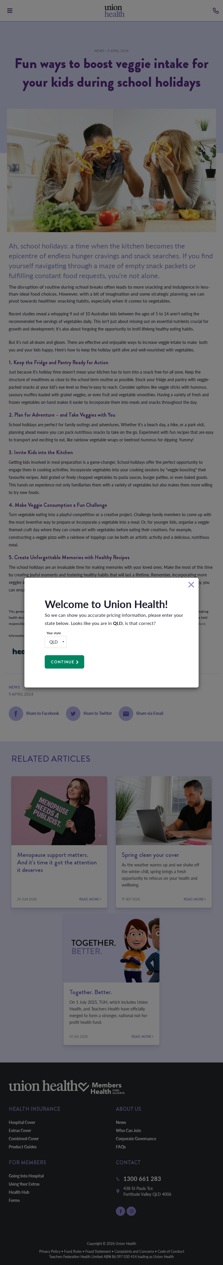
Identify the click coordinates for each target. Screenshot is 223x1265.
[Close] (191, 585)
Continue (62, 662)
